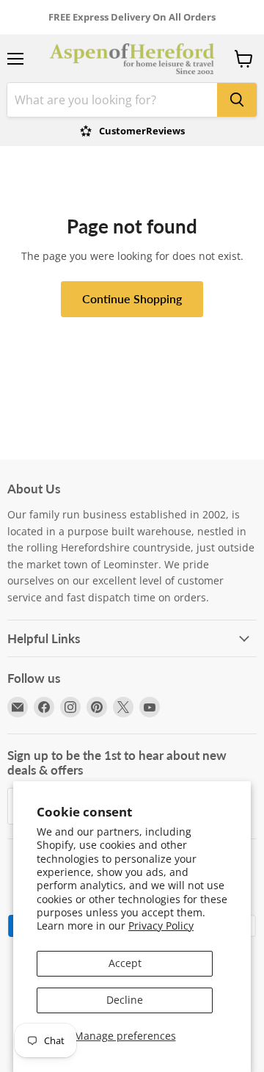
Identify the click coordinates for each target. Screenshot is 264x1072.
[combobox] (112, 100)
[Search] (237, 100)
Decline (124, 1000)
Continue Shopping (132, 298)
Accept (125, 963)
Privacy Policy (161, 925)
